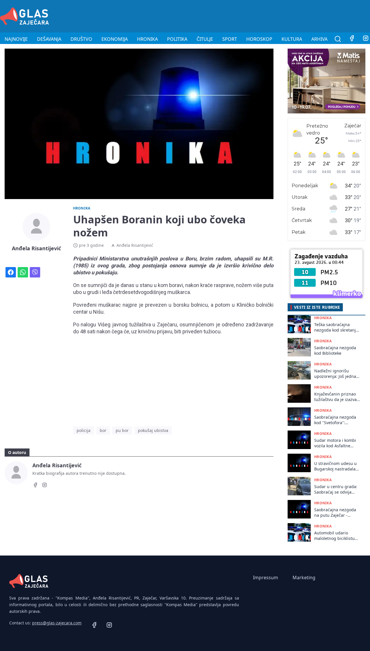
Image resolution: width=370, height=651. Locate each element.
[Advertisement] (265, 15)
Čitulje (205, 39)
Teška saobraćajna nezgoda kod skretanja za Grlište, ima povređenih (336, 327)
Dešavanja (49, 39)
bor (103, 430)
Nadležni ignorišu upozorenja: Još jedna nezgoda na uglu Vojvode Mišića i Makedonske (335, 373)
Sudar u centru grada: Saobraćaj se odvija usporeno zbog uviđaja (336, 489)
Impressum (265, 577)
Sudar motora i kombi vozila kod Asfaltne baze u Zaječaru (335, 443)
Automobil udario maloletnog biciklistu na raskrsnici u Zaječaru (334, 535)
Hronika (147, 39)
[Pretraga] (338, 39)
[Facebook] (352, 39)
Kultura (292, 39)
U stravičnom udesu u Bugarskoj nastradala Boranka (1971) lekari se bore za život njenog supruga (337, 466)
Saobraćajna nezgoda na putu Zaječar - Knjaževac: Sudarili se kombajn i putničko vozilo (335, 512)
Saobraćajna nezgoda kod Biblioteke (335, 350)
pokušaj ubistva (153, 430)
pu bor (122, 430)
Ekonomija (114, 39)
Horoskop (259, 39)
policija (83, 430)
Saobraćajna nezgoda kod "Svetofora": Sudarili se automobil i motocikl (336, 420)
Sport (229, 39)
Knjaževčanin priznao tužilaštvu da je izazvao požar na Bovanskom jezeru (336, 396)
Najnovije (16, 39)
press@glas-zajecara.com (57, 623)
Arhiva (319, 39)
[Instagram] (44, 486)
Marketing (304, 577)
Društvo (81, 39)
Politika (177, 39)
